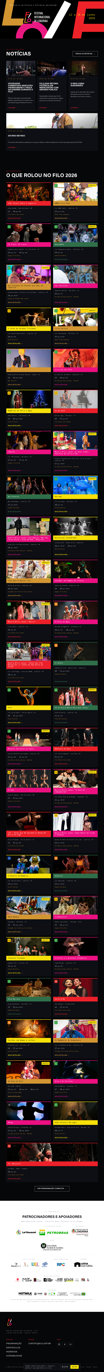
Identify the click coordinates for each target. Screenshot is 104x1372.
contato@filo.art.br (39, 1344)
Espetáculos (13, 1348)
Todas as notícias (85, 54)
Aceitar (74, 1367)
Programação (13, 1344)
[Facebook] (65, 1344)
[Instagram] (59, 1344)
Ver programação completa (52, 1188)
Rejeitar (65, 1367)
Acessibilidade (14, 1356)
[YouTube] (70, 1344)
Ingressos (11, 1352)
